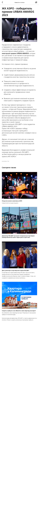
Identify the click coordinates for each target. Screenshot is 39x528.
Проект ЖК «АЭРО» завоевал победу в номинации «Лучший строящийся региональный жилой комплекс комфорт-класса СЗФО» (19, 131)
